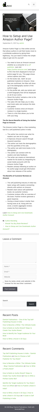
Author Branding (11, 221)
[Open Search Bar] (28, 4)
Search (5, 300)
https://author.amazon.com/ (17, 69)
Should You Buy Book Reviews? (16, 223)
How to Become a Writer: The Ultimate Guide (19, 325)
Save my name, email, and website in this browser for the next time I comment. (20, 282)
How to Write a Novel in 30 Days (14, 339)
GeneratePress (19, 409)
